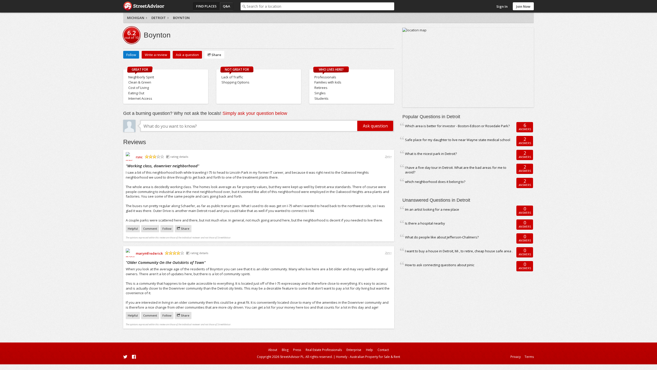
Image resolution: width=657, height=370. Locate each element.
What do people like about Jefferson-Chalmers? (442, 237)
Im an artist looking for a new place (432, 209)
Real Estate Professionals (324, 350)
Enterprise (353, 350)
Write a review (156, 54)
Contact (383, 350)
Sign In (502, 6)
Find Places (206, 6)
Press (297, 350)
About (272, 350)
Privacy (515, 357)
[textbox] (320, 6)
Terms (529, 357)
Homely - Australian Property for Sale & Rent (368, 357)
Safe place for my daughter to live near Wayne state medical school (457, 139)
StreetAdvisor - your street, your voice (143, 6)
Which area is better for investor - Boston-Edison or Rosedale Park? (457, 126)
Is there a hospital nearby (425, 223)
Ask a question (187, 54)
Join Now (523, 6)
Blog (285, 350)
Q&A (226, 6)
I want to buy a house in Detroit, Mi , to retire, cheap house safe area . (459, 251)
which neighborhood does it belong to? (435, 181)
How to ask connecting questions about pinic (439, 265)
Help (369, 350)
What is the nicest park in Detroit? (431, 153)
